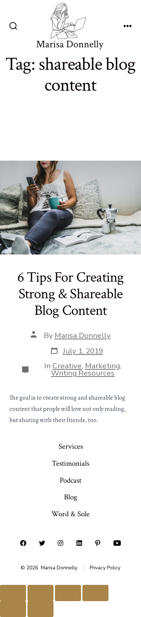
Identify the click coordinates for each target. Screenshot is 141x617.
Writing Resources (83, 373)
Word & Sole (70, 514)
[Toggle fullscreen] (40, 593)
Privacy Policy (105, 567)
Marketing (102, 366)
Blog (70, 497)
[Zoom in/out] (13, 593)
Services (71, 446)
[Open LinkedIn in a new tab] (79, 543)
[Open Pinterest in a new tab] (98, 543)
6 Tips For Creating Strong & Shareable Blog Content (70, 294)
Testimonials (70, 463)
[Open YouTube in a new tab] (117, 543)
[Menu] (127, 27)
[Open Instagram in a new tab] (60, 543)
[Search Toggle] (13, 27)
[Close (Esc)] (95, 593)
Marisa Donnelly (83, 335)
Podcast (70, 480)
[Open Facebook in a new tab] (23, 543)
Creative (67, 366)
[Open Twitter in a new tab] (42, 543)
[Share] (68, 593)
